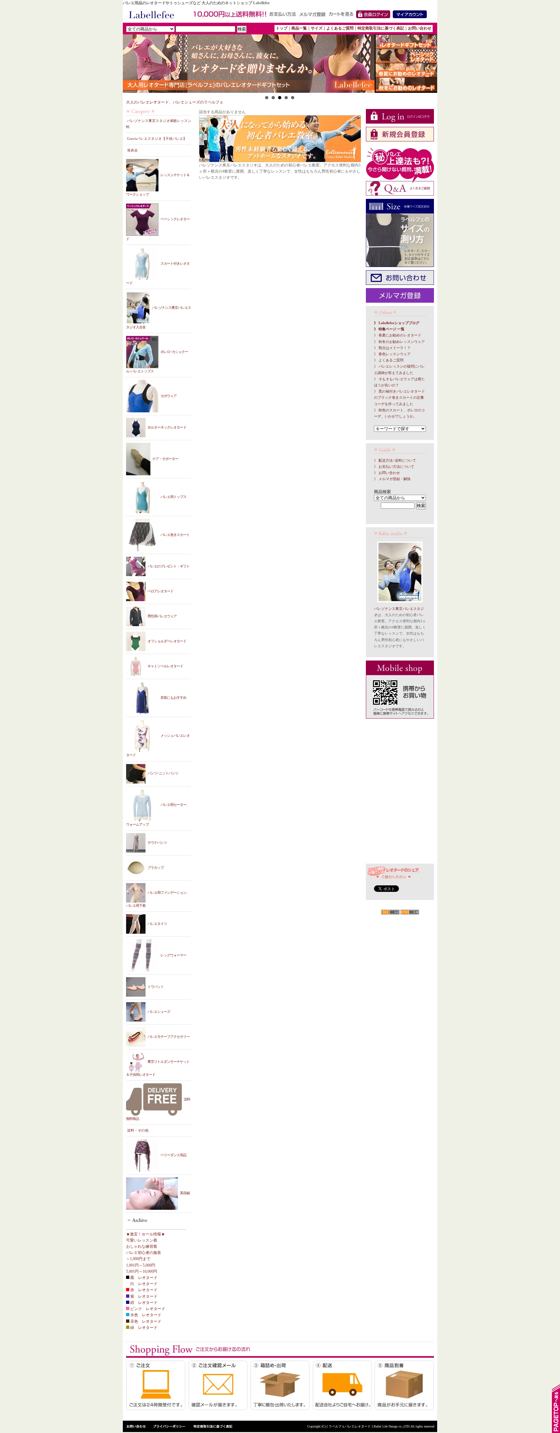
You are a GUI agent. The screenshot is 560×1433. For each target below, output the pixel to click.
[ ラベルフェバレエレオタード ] (350, 1426)
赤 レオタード (143, 1290)
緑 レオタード (143, 1327)
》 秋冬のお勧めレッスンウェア (399, 342)
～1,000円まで (138, 1259)
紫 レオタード (143, 1296)
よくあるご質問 (340, 28)
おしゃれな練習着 (141, 1246)
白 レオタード (143, 1283)
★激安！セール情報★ (145, 1234)
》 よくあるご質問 (388, 360)
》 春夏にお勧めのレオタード (397, 335)
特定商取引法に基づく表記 (380, 28)
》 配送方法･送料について (395, 460)
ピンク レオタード (147, 1308)
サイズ (316, 28)
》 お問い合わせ (387, 473)
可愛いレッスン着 (141, 1240)
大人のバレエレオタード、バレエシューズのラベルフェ (174, 102)
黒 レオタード (143, 1277)
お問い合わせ (419, 28)
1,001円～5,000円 (140, 1265)
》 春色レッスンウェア (392, 354)
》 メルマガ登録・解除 (392, 479)
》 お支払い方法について (394, 466)
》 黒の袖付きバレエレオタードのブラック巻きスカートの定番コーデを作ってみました (399, 398)
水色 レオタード (145, 1315)
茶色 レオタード (145, 1321)
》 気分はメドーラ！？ (392, 348)
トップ (281, 28)
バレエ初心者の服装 (143, 1252)
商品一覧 (299, 28)
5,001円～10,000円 (141, 1271)
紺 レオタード (143, 1302)
